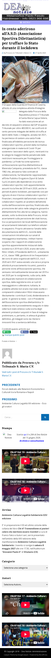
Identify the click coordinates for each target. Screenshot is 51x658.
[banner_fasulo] (25, 17)
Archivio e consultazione (32, 440)
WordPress (43, 655)
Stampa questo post (14, 334)
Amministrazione (39, 651)
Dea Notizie (26, 651)
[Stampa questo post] (3, 334)
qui (25, 434)
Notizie (12, 341)
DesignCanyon (23, 655)
